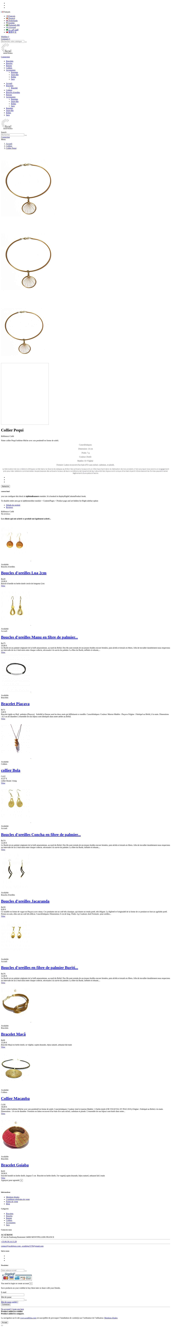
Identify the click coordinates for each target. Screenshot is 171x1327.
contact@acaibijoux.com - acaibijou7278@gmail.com (22, 1246)
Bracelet (14, 88)
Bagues (9, 95)
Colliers (9, 90)
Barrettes (14, 72)
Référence (5, 436)
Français (11, 16)
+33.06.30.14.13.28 (9, 1242)
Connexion (6, 1304)
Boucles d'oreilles (13, 92)
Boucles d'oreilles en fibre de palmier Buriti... (39, 967)
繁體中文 (12, 32)
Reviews (9, 507)
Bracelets (9, 86)
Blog (8, 1204)
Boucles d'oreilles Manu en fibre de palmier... (39, 637)
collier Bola (10, 770)
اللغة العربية (13, 30)
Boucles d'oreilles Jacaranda (25, 901)
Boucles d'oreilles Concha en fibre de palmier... (41, 834)
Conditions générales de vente (18, 1199)
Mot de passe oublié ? (9, 1302)
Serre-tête (15, 75)
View (3, 586)
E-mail (3, 1292)
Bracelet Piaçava (15, 703)
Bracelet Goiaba (15, 1165)
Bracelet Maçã (13, 1034)
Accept (4, 1322)
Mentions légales (12, 1197)
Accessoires (10, 97)
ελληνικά (12, 27)
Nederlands (13, 21)
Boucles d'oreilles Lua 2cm (23, 573)
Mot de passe (6, 1297)
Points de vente (12, 1202)
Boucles (9, 1216)
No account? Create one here (12, 1309)
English (11, 23)
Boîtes (13, 77)
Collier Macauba (15, 1098)
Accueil (9, 83)
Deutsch (11, 18)
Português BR (14, 25)
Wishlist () (5, 37)
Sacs (13, 79)
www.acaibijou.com (28, 1318)
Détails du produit (13, 505)
